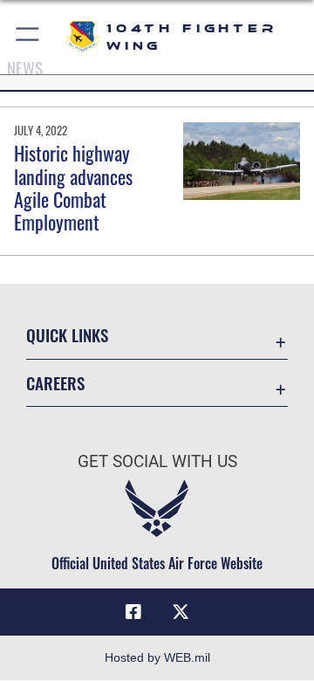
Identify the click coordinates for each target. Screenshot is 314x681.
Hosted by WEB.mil (157, 657)
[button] (28, 37)
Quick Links (67, 334)
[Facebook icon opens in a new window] (133, 612)
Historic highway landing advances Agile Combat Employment (73, 187)
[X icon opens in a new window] (180, 612)
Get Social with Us (157, 461)
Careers (55, 383)
